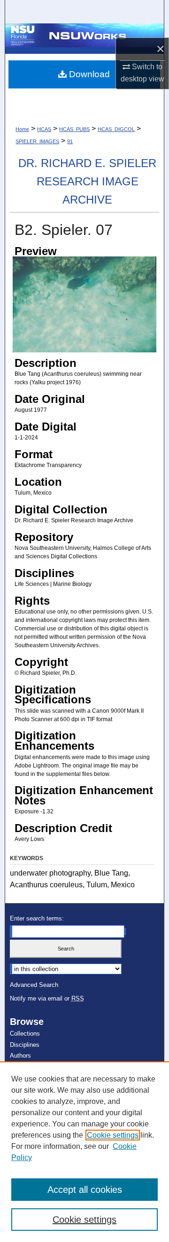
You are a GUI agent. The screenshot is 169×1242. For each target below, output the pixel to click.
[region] (84, 1151)
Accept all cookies (84, 1189)
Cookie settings (112, 1135)
